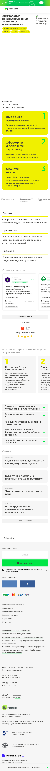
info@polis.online (9, 683)
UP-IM (17, 697)
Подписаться (25, 563)
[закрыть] (46, 2)
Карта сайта (7, 619)
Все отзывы (25, 322)
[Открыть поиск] (35, 9)
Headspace (16, 695)
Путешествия (11, 307)
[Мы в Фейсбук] (27, 583)
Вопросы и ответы (10, 615)
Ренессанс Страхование (16, 278)
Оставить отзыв (25, 317)
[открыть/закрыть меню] (42, 9)
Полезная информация (12, 612)
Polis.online (9, 538)
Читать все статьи (25, 521)
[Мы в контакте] (9, 583)
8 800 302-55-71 (9, 686)
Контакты (6, 622)
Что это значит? (34, 767)
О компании (7, 608)
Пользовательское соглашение (16, 630)
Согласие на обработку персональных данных (22, 637)
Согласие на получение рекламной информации (23, 647)
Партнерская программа (13, 605)
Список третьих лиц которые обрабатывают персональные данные (21, 651)
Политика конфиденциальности (16, 634)
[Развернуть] (46, 570)
